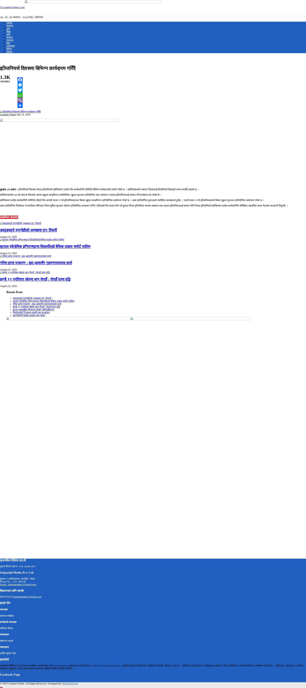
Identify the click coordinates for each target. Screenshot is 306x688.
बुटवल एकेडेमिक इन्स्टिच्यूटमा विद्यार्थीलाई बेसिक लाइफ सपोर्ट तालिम (45, 246)
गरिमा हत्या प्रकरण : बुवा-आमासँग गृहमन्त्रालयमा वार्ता (36, 263)
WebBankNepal (70, 683)
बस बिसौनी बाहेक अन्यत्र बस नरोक (29, 315)
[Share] (20, 105)
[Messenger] (20, 85)
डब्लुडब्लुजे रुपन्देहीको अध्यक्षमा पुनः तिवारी (28, 230)
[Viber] (20, 100)
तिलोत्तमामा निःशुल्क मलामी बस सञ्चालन (31, 312)
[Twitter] (20, 90)
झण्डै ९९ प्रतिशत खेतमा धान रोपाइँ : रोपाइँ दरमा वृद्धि (35, 279)
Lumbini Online (8, 114)
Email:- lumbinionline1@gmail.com (18, 584)
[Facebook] (20, 79)
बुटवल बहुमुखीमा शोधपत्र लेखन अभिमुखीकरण (33, 309)
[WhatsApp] (20, 95)
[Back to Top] (1, 687)
